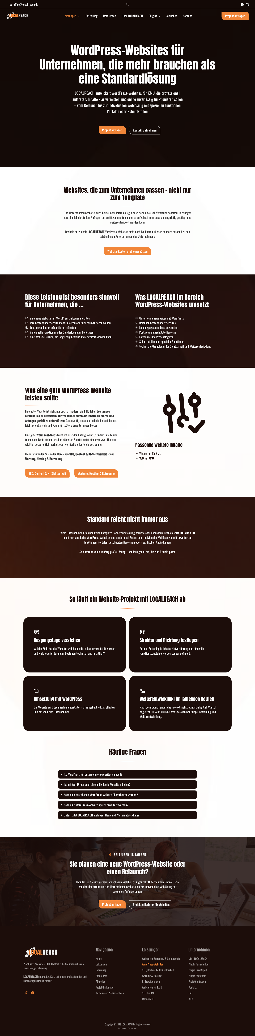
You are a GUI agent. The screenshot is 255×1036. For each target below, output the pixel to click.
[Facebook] (242, 4)
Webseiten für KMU (152, 987)
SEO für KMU (148, 993)
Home (99, 958)
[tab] (127, 774)
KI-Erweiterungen (151, 981)
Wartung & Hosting (152, 975)
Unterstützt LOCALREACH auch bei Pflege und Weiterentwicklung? (101, 815)
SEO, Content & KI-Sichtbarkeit (158, 970)
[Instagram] (247, 4)
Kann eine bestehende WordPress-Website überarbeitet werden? (101, 794)
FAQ (190, 993)
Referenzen (101, 975)
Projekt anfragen (197, 981)
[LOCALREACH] (17, 15)
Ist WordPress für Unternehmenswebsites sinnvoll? (93, 774)
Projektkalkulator (105, 987)
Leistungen (101, 964)
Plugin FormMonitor (199, 964)
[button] (127, 4)
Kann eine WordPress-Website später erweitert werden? (96, 805)
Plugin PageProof (197, 975)
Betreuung (101, 970)
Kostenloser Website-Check (110, 993)
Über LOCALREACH (198, 958)
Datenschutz (132, 1028)
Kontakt (193, 987)
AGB (191, 998)
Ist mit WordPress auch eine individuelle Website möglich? (97, 784)
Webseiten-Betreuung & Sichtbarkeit (161, 958)
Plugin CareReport (198, 970)
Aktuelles (100, 981)
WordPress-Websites (152, 964)
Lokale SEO (148, 998)
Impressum (122, 1028)
